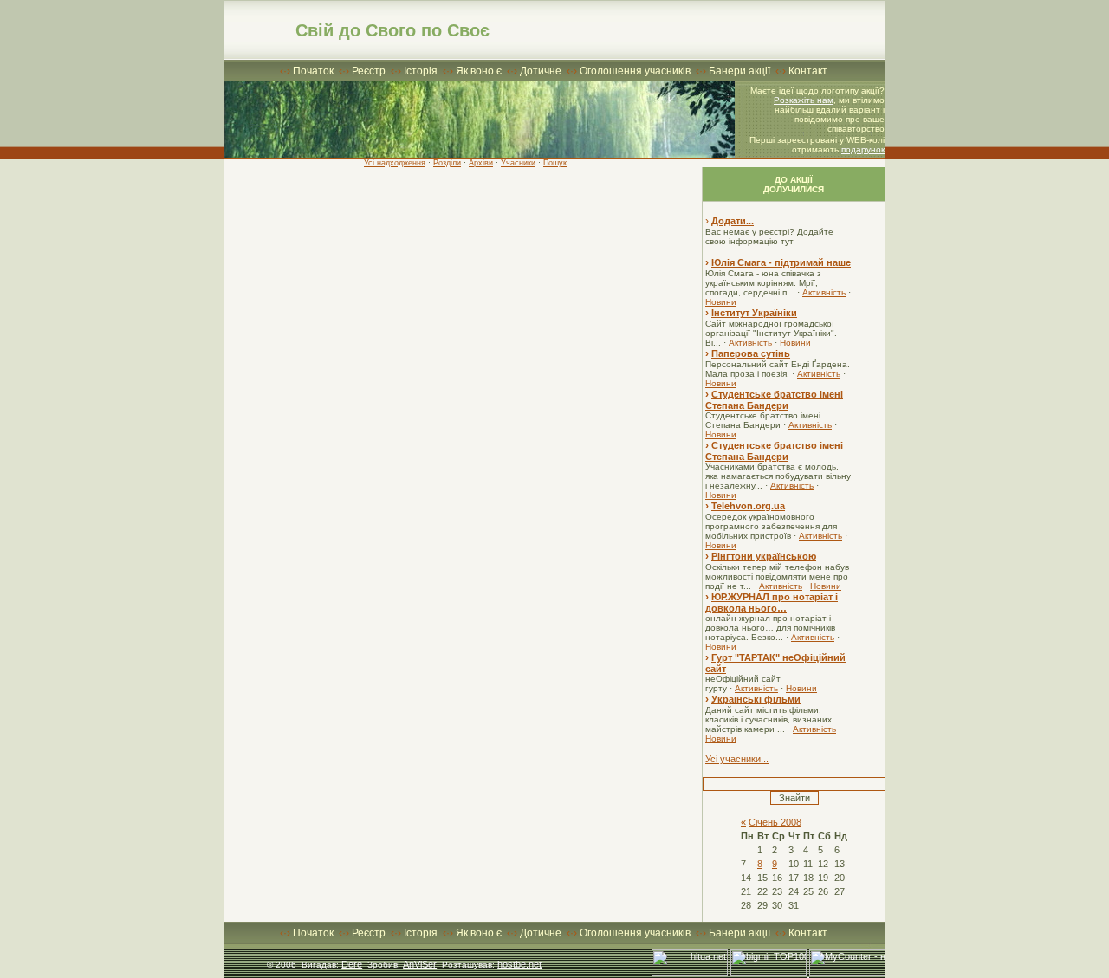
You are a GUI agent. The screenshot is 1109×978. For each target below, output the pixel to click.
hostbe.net (519, 964)
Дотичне (540, 71)
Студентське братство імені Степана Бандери (774, 400)
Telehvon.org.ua (748, 506)
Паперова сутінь (750, 353)
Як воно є (479, 71)
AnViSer (420, 964)
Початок (313, 71)
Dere (351, 964)
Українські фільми (756, 699)
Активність (824, 292)
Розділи (447, 163)
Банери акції (739, 71)
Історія (421, 71)
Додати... (732, 221)
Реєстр (369, 71)
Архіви (481, 163)
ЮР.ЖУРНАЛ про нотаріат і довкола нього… (771, 602)
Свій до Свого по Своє (392, 30)
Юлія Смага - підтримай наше (781, 262)
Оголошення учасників (635, 71)
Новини (720, 302)
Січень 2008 (775, 822)
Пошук (555, 163)
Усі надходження (394, 163)
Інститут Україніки (754, 313)
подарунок (863, 149)
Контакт (807, 71)
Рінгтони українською (763, 556)
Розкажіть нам (803, 100)
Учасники (518, 163)
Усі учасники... (737, 759)
